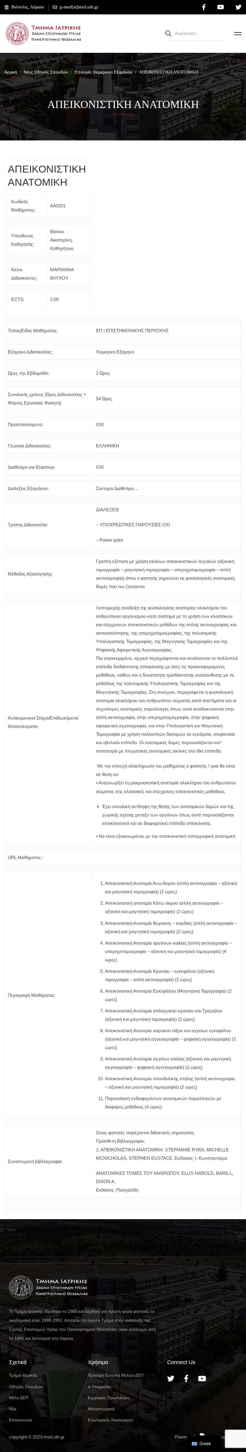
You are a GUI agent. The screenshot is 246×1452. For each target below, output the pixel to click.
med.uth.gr (54, 1436)
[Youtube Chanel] (202, 1378)
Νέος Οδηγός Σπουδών (46, 72)
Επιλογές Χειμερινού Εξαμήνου (104, 72)
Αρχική (10, 72)
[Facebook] (186, 1378)
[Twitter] (170, 1378)
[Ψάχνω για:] (195, 33)
